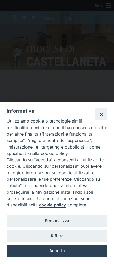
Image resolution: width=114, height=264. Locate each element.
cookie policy (52, 204)
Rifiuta (57, 235)
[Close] (101, 114)
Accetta (57, 250)
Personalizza (57, 220)
